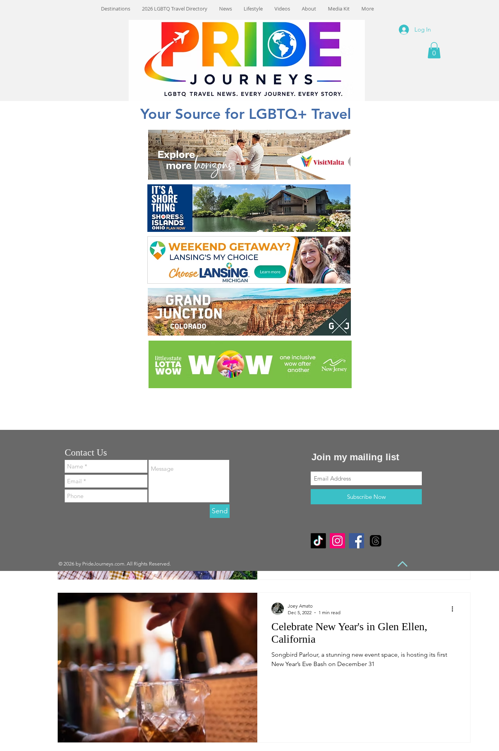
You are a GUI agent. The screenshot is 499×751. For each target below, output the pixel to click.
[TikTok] (318, 540)
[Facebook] (356, 540)
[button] (434, 50)
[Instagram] (337, 540)
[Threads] (375, 540)
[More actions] (455, 608)
